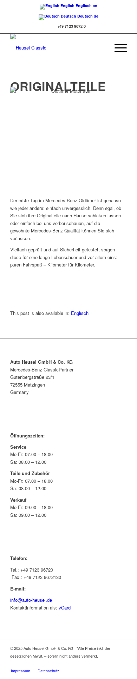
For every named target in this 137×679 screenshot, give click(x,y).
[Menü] (117, 48)
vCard (65, 607)
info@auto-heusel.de (31, 599)
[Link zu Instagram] (121, 663)
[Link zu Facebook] (111, 663)
